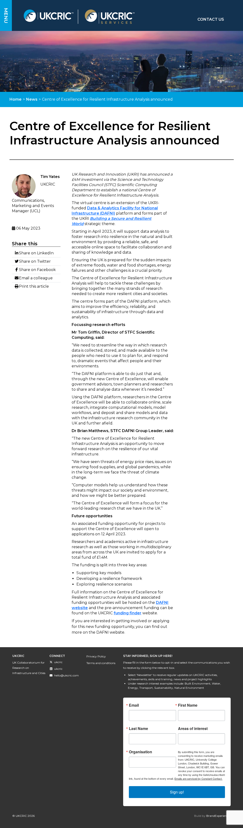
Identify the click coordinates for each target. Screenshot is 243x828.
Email (134, 705)
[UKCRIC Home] (94, 17)
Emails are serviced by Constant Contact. (198, 778)
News (31, 99)
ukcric (58, 662)
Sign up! (177, 792)
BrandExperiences (218, 816)
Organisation (140, 752)
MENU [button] (6, 15)
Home (15, 99)
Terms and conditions (100, 663)
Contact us (210, 19)
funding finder (127, 613)
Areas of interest (193, 728)
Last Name (138, 728)
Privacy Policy (96, 656)
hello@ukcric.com (66, 675)
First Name (187, 705)
